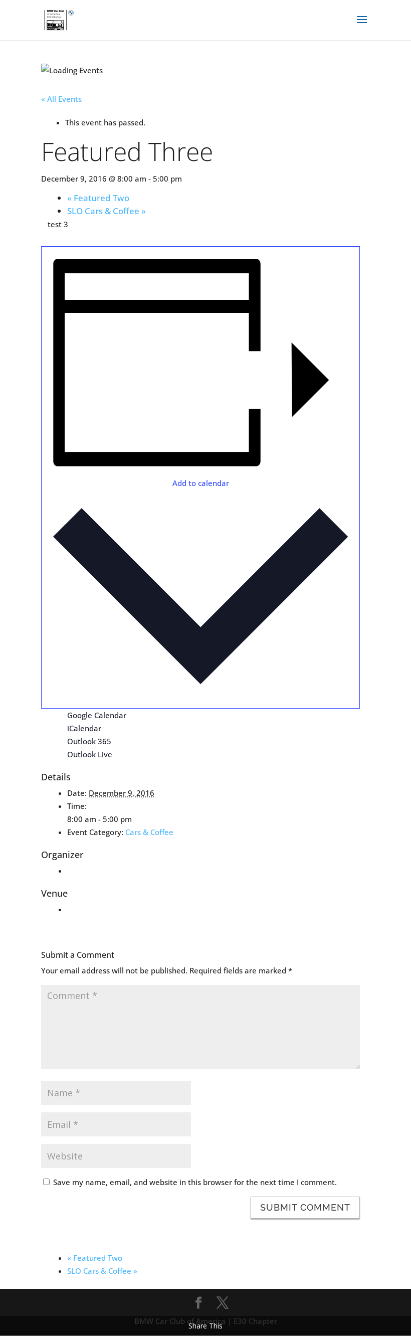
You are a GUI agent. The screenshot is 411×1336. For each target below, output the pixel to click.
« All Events (61, 99)
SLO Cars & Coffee (106, 211)
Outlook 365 (89, 741)
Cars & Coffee (149, 832)
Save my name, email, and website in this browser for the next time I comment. (195, 1182)
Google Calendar (96, 715)
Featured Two (98, 198)
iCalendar (84, 728)
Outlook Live (89, 754)
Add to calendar (200, 483)
